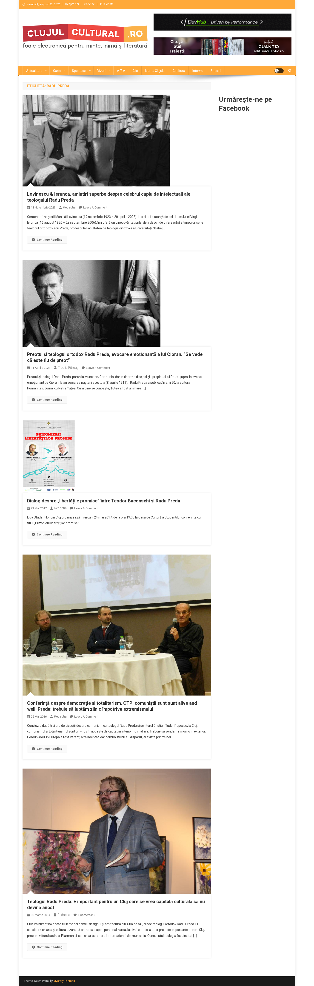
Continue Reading (50, 239)
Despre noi (72, 4)
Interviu (197, 71)
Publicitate (107, 4)
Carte (57, 71)
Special (216, 71)
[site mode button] (279, 70)
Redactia (69, 207)
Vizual (101, 71)
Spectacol (79, 71)
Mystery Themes (64, 981)
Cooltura (179, 71)
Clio (135, 71)
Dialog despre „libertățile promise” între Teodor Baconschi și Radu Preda (103, 501)
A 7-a (121, 71)
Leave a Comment (95, 207)
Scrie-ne (89, 4)
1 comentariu (86, 915)
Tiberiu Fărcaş (68, 367)
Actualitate (34, 71)
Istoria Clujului (155, 71)
